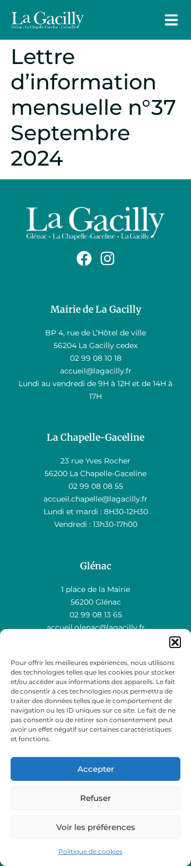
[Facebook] (84, 258)
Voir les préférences (95, 827)
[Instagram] (107, 258)
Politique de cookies (90, 851)
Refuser (95, 798)
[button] (175, 642)
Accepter (95, 769)
